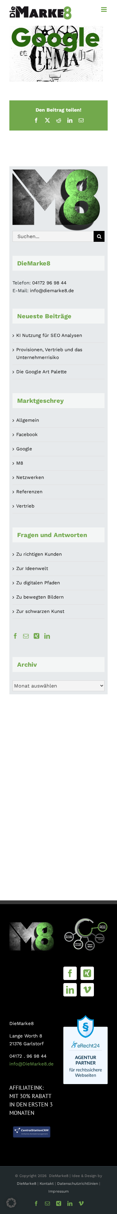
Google (24, 449)
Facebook (27, 434)
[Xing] (36, 636)
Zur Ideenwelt (32, 568)
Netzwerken (30, 477)
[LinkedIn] (47, 636)
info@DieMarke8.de (31, 1064)
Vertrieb (25, 506)
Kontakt (47, 1183)
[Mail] (26, 636)
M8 (19, 463)
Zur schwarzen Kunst (40, 611)
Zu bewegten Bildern (40, 597)
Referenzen (29, 491)
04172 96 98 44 (49, 283)
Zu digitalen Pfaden (38, 583)
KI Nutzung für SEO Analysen (49, 335)
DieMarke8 (26, 1183)
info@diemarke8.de (52, 290)
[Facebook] (15, 636)
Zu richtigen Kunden (39, 554)
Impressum (58, 1191)
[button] (11, 1203)
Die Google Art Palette (41, 372)
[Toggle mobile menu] (104, 9)
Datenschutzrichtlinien (77, 1183)
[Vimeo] (87, 989)
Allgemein (27, 420)
